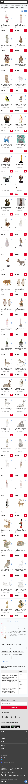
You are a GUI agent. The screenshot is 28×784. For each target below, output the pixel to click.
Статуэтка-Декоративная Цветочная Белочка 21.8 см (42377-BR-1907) (7, 550)
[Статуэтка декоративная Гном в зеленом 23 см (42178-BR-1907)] (21, 342)
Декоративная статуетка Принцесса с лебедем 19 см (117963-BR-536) (20, 125)
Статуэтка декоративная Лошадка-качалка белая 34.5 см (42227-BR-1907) (20, 369)
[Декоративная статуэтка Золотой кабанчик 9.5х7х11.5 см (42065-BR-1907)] (7, 282)
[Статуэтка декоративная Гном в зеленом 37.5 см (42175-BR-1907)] (7, 342)
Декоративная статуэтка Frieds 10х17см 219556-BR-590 (20, 105)
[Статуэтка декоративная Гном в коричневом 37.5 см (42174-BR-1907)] (21, 38)
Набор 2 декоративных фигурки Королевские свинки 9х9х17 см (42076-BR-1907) (6, 309)
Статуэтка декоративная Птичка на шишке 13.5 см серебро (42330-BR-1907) (20, 449)
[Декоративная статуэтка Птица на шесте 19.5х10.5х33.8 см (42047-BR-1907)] (7, 262)
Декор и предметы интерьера (17, 5)
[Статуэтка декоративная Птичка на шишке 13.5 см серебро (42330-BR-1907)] (21, 443)
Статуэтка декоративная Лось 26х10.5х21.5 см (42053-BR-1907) (20, 268)
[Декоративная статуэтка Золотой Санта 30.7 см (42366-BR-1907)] (7, 78)
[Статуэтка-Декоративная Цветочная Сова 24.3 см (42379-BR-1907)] (7, 563)
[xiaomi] (2, 775)
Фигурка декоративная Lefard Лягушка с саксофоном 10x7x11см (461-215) (6, 105)
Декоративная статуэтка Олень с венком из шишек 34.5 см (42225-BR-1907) (6, 369)
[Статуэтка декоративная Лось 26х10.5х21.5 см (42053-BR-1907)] (21, 262)
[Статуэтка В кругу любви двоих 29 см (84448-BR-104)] (7, 119)
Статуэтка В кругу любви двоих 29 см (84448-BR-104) (7, 125)
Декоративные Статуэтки (20, 648)
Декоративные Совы (6, 657)
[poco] (19, 775)
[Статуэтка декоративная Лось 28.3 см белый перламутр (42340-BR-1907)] (7, 463)
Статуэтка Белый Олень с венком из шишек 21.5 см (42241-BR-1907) (20, 409)
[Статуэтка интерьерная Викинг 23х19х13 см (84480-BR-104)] (7, 202)
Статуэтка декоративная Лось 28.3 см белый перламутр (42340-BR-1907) (6, 469)
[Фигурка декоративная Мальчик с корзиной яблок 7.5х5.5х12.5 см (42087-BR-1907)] (21, 302)
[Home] (1, 5)
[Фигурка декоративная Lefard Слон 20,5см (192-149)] (21, 78)
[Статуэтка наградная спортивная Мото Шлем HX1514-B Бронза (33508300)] (21, 179)
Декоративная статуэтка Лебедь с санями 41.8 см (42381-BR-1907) (6, 590)
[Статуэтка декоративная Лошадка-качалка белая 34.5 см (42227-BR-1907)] (21, 363)
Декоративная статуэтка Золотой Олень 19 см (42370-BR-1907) (6, 529)
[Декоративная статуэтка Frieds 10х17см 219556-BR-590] (21, 99)
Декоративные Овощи (18, 657)
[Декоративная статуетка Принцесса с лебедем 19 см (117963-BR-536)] (21, 119)
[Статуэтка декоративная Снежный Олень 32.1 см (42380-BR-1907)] (21, 563)
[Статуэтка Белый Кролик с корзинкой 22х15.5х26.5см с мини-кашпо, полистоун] (7, 222)
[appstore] (5, 726)
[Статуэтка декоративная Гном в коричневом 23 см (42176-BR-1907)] (21, 58)
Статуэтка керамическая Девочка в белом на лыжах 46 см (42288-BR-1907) (7, 24)
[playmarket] (15, 726)
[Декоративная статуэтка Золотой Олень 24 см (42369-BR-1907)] (21, 503)
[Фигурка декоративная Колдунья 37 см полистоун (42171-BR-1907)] (21, 322)
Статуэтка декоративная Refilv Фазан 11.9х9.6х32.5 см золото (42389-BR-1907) (6, 610)
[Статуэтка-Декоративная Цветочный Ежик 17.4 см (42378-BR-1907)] (21, 543)
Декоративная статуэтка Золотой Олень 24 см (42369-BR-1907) (20, 509)
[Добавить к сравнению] (11, 15)
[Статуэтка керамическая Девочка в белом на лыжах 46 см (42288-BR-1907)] (7, 18)
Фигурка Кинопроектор (6, 184)
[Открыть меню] (2, 2)
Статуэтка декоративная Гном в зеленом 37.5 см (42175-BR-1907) (6, 349)
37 (17, 621)
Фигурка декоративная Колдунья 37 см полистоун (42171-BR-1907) (20, 329)
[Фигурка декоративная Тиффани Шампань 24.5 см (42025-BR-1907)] (21, 222)
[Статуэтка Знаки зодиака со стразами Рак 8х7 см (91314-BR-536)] (21, 139)
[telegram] (11, 717)
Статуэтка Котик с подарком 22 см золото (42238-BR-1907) (20, 389)
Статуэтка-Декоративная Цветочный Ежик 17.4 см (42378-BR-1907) (20, 550)
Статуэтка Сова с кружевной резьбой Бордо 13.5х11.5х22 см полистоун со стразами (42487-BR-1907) (6, 65)
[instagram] (6, 717)
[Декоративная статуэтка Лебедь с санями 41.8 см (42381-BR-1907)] (7, 583)
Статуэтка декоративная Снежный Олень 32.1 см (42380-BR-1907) (20, 570)
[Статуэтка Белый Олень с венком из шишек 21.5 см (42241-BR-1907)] (21, 403)
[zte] (24, 775)
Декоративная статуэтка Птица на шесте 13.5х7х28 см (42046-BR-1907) (20, 248)
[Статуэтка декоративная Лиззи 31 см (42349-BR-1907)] (7, 483)
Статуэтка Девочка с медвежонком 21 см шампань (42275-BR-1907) (6, 449)
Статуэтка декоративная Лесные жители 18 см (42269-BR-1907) (20, 429)
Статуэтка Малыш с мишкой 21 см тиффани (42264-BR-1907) (6, 429)
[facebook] (2, 717)
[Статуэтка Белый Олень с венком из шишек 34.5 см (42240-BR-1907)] (7, 403)
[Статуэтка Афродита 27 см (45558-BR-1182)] (21, 202)
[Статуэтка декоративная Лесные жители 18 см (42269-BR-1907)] (21, 423)
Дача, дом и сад (7, 5)
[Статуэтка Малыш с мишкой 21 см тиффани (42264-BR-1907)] (7, 423)
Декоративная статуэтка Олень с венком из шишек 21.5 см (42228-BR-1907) (6, 389)
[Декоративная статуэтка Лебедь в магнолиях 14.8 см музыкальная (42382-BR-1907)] (21, 583)
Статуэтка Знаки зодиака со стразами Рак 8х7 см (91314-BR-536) (21, 145)
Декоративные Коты (6, 654)
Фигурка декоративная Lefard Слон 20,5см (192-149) (20, 85)
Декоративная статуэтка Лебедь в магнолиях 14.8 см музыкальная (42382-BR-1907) (20, 590)
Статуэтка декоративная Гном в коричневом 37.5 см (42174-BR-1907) (20, 45)
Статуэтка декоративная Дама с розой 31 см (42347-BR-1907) (20, 24)
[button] (22, 11)
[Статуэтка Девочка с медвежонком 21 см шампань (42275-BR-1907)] (7, 443)
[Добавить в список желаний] (11, 18)
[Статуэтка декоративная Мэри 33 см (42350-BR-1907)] (21, 483)
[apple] (5, 775)
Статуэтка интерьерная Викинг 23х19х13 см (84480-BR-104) (6, 208)
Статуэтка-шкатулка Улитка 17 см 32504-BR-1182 (6, 165)
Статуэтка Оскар (19, 164)
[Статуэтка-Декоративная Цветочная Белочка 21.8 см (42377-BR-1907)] (7, 543)
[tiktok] (19, 717)
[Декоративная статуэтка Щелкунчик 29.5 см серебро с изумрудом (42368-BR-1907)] (7, 503)
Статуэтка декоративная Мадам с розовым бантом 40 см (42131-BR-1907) (6, 329)
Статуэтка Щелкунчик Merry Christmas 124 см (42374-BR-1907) (20, 529)
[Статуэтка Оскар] (21, 159)
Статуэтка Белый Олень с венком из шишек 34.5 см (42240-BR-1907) (6, 409)
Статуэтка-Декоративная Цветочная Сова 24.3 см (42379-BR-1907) (7, 570)
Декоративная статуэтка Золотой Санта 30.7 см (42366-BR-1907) (6, 85)
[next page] (20, 621)
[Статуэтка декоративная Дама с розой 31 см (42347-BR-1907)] (21, 18)
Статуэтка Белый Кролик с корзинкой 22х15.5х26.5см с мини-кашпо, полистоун (7, 228)
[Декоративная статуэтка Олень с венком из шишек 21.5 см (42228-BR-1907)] (7, 383)
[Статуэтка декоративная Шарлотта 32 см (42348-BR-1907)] (21, 463)
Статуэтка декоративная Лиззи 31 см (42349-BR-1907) (6, 489)
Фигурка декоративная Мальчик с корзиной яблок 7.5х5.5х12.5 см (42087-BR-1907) (20, 309)
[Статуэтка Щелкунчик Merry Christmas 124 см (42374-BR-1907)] (21, 523)
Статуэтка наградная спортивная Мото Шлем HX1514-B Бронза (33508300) (20, 185)
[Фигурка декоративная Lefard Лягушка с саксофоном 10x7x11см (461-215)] (7, 99)
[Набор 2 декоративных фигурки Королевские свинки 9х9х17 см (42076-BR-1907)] (7, 302)
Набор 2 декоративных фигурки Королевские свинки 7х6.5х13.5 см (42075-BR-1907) (20, 288)
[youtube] (15, 717)
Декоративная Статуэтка (7, 648)
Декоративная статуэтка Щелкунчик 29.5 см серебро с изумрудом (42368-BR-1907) (6, 509)
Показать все (4, 661)
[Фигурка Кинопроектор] (7, 179)
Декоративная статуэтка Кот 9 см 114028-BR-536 (6, 145)
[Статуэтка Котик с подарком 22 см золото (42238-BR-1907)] (21, 383)
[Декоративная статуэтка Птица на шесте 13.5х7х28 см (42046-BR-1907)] (21, 242)
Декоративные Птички (18, 651)
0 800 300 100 (4, 755)
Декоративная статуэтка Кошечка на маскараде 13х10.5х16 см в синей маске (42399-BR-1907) (20, 610)
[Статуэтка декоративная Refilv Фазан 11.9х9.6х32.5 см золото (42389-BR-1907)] (7, 604)
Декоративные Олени (7, 651)
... (15, 621)
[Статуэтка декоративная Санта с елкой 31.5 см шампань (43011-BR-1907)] (7, 38)
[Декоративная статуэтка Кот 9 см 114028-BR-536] (7, 139)
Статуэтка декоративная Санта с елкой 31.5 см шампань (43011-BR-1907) (6, 45)
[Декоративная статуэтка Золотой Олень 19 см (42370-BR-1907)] (7, 523)
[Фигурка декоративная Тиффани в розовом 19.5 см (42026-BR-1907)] (7, 242)
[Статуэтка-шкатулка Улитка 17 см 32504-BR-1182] (7, 159)
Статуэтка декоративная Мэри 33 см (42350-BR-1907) (20, 489)
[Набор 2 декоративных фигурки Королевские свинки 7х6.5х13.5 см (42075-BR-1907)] (21, 282)
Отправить (5, 2)
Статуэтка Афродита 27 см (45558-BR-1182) (20, 208)
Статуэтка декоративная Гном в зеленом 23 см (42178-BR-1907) (20, 349)
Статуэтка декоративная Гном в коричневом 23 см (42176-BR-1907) (20, 65)
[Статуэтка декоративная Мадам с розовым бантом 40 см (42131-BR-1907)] (7, 322)
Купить (11, 30)
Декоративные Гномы (17, 654)
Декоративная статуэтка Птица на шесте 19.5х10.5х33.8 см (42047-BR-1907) (6, 268)
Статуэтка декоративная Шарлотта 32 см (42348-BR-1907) (20, 469)
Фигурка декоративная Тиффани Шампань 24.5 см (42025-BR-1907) (21, 228)
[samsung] (12, 775)
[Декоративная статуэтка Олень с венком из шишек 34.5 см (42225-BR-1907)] (7, 363)
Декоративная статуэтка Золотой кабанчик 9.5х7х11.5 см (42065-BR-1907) (6, 288)
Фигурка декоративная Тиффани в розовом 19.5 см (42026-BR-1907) (6, 248)
